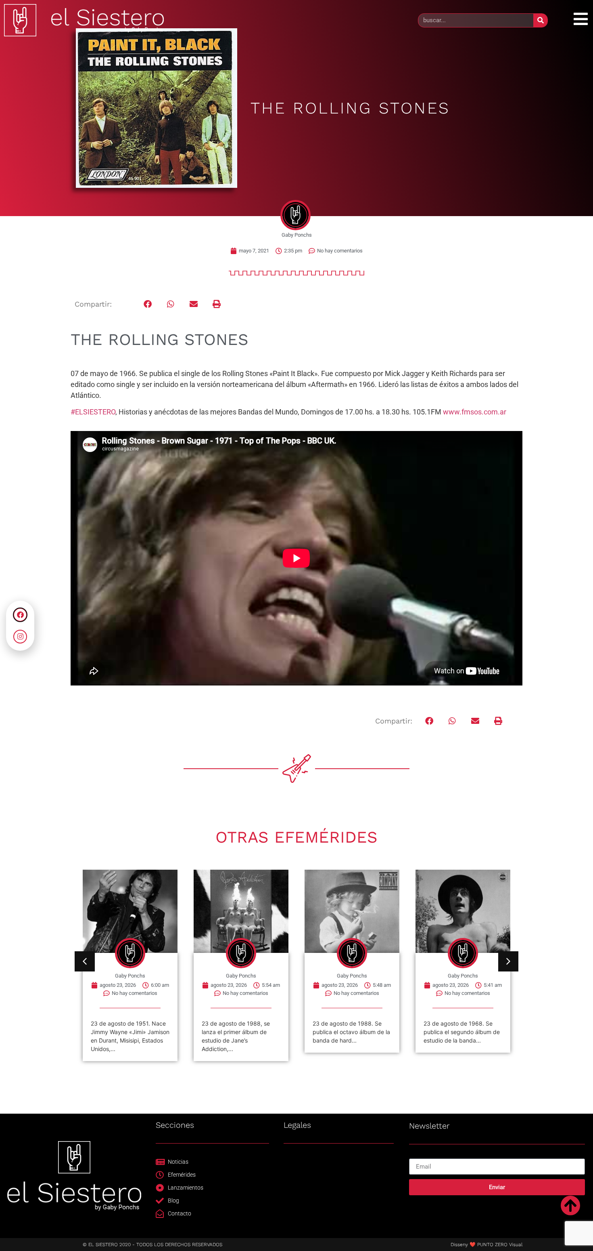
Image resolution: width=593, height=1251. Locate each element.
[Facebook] (20, 615)
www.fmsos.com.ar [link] (474, 412)
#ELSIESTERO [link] (93, 412)
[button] (147, 304)
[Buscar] (540, 20)
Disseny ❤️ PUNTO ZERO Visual (486, 1244)
